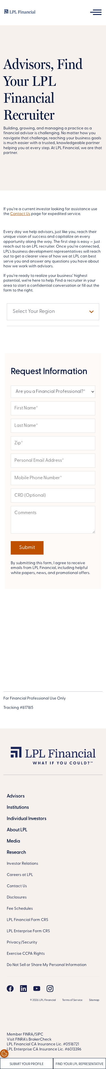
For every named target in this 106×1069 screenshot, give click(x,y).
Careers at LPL (20, 875)
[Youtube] (36, 988)
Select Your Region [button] (34, 311)
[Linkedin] (23, 988)
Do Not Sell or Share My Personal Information (46, 965)
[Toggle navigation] (96, 12)
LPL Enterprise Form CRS (28, 931)
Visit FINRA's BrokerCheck (29, 1039)
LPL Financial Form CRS (27, 920)
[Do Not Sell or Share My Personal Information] (4, 1053)
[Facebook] (10, 988)
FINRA (28, 1034)
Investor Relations (22, 864)
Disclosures (17, 897)
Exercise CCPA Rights (26, 954)
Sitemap (94, 1000)
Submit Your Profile (27, 1064)
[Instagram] (50, 988)
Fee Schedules (20, 909)
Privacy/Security (22, 942)
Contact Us (20, 214)
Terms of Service (72, 1000)
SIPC (39, 1034)
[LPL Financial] (19, 13)
